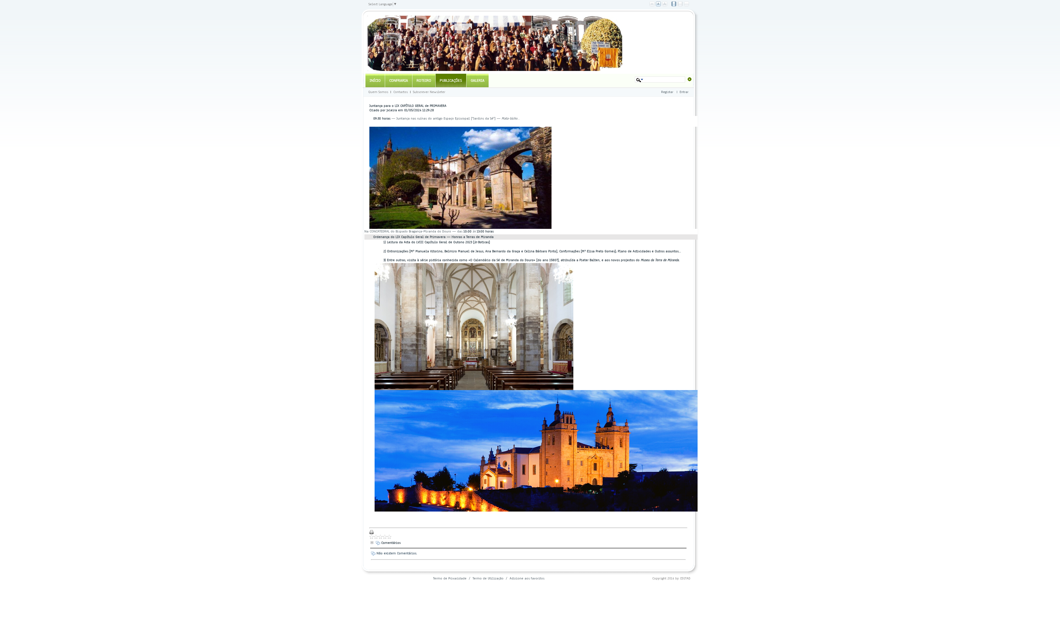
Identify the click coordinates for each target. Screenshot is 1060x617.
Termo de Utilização (488, 578)
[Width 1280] (680, 4)
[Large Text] (665, 4)
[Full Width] (687, 4)
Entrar (684, 92)
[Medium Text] (658, 4)
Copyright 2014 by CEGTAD (671, 578)
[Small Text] (652, 4)
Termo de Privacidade (450, 578)
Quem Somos (378, 92)
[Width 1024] (674, 4)
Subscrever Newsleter (429, 92)
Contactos (400, 92)
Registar (667, 92)
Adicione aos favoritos (527, 578)
